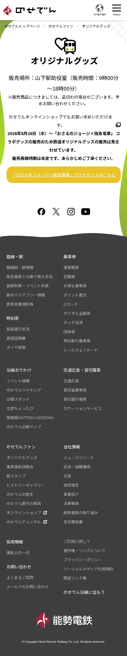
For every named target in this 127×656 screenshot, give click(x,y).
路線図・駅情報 (19, 267)
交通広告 (71, 381)
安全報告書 (73, 522)
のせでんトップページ (22, 25)
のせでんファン (60, 25)
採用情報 (14, 542)
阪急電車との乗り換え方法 (29, 276)
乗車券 (70, 256)
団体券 (69, 331)
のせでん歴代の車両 (23, 503)
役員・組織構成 (77, 466)
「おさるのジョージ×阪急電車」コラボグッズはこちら (63, 175)
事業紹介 (71, 494)
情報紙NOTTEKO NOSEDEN (29, 417)
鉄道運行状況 (18, 329)
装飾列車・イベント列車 (27, 285)
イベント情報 (18, 381)
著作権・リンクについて (85, 550)
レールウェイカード (81, 350)
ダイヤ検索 (16, 347)
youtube (85, 211)
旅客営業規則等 (19, 304)
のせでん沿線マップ (23, 426)
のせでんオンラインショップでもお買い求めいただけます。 (60, 121)
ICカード (71, 304)
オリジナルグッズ (21, 457)
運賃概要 (71, 267)
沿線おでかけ (18, 370)
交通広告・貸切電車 (82, 370)
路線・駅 (14, 256)
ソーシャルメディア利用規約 (88, 569)
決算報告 (71, 503)
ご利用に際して (77, 541)
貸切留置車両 (75, 390)
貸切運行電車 (75, 399)
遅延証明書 (16, 338)
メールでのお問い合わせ (27, 586)
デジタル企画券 (77, 313)
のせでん (29, 10)
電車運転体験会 (19, 466)
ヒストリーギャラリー (25, 485)
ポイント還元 (75, 295)
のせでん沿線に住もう (84, 592)
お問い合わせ (18, 567)
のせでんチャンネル (23, 522)
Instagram (70, 211)
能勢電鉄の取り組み (81, 512)
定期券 (69, 276)
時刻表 (12, 318)
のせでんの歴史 (19, 494)
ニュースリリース (79, 457)
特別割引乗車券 (77, 341)
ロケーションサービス (83, 408)
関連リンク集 (75, 578)
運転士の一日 (18, 552)
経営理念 (71, 485)
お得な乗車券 (75, 285)
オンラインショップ (23, 512)
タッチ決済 (73, 322)
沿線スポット (18, 399)
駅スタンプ (16, 476)
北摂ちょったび (19, 408)
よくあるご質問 (19, 577)
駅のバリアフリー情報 (25, 295)
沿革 (67, 476)
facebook (41, 211)
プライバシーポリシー (83, 559)
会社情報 (72, 447)
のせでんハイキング (23, 390)
